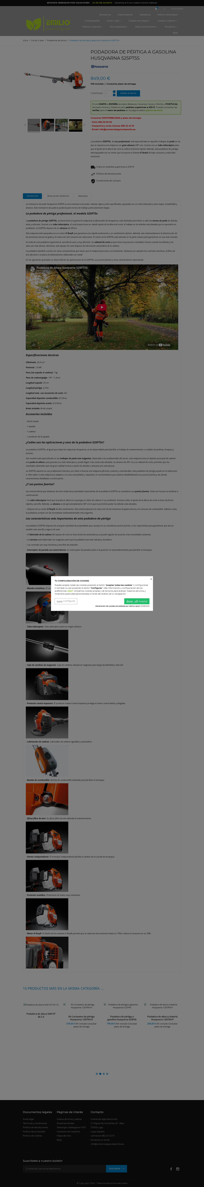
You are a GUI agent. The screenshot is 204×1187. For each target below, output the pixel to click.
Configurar (66, 601)
